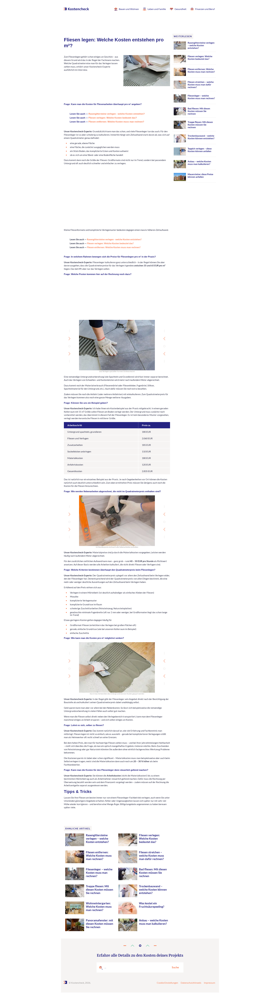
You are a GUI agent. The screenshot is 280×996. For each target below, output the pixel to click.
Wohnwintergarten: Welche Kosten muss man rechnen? (99, 907)
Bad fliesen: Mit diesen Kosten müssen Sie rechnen (153, 873)
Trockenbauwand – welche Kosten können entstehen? (153, 889)
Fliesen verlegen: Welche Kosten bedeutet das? (113, 117)
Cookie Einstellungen (167, 982)
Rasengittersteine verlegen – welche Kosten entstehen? (97, 838)
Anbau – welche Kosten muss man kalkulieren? (153, 922)
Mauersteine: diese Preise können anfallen (200, 175)
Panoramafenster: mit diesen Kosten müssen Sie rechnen (99, 924)
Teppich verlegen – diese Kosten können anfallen (200, 149)
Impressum (209, 982)
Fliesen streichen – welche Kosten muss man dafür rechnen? (151, 856)
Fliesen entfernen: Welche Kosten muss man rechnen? (116, 121)
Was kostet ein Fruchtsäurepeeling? (151, 905)
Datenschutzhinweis (191, 982)
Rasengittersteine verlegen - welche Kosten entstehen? (117, 114)
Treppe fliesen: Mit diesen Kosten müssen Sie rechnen (99, 889)
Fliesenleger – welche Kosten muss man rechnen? (99, 873)
